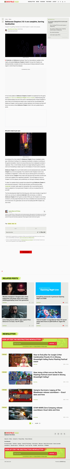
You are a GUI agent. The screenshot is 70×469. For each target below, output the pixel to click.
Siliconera (41, 443)
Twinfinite (15, 443)
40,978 (36, 423)
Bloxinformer (40, 445)
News (37, 1)
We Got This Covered (48, 443)
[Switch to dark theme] (62, 1)
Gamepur (19, 443)
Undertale (7, 186)
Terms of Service (37, 346)
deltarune (9, 223)
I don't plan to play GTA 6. (55, 34)
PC (15, 223)
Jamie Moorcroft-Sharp (12, 29)
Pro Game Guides (8, 443)
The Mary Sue (21, 445)
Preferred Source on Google (27, 239)
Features (48, 1)
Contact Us (15, 438)
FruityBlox (35, 445)
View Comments (26, 252)
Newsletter (31, 1)
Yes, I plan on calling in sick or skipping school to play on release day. (58, 29)
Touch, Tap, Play (28, 445)
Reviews (42, 1)
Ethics (10, 438)
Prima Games (35, 443)
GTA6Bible (46, 445)
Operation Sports (14, 445)
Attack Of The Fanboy (26, 443)
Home (6, 19)
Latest (54, 1)
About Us (6, 438)
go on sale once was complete (22, 97)
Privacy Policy (44, 346)
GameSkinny (7, 445)
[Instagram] (44, 211)
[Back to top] (2, 271)
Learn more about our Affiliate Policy (27, 237)
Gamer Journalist (56, 443)
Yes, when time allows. (54, 32)
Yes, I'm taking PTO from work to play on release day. (58, 26)
